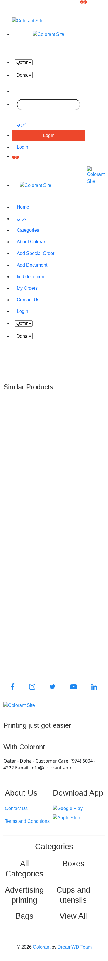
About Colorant (32, 241)
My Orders (27, 288)
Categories (28, 230)
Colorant (41, 946)
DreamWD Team (75, 946)
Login (48, 135)
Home (23, 207)
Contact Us (28, 299)
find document (31, 276)
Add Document (32, 264)
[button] (82, 7)
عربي (22, 123)
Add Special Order (35, 253)
